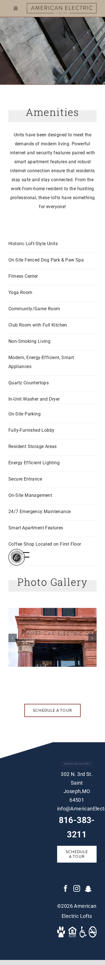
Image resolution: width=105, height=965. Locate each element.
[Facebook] (65, 888)
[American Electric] (52, 610)
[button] (12, 638)
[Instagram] (76, 888)
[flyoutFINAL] (62, 5)
